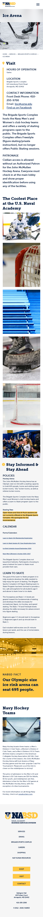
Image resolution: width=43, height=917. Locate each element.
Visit (21, 876)
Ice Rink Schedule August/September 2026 (17, 548)
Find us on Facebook (19, 107)
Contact (21, 884)
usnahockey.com (25, 794)
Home (5, 54)
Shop (21, 869)
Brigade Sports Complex (27, 54)
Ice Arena (6, 56)
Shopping (21, 853)
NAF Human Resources (21, 858)
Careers (21, 847)
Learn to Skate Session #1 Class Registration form (19, 543)
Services (12, 54)
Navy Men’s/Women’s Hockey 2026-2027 (17, 554)
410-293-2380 (21, 903)
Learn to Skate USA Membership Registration (17, 538)
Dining (21, 837)
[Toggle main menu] (38, 4)
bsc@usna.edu (23, 103)
